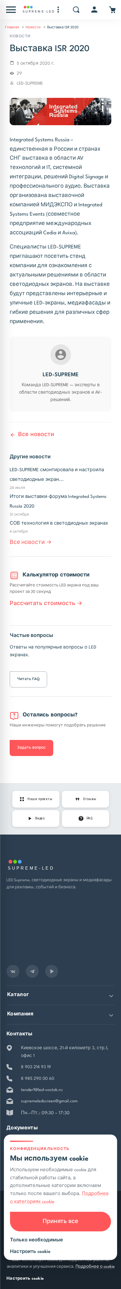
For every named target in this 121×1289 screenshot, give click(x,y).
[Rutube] (51, 971)
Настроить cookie (25, 1279)
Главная (12, 27)
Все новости (36, 434)
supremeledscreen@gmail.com (49, 1101)
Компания (20, 1014)
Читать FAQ (28, 679)
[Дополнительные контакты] (58, 9)
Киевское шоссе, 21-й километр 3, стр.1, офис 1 (64, 1052)
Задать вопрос (31, 748)
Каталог (18, 995)
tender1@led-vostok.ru (42, 1090)
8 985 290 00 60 (37, 1079)
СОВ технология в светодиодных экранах (59, 523)
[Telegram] (32, 971)
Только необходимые (36, 1240)
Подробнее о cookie (95, 1267)
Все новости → (31, 542)
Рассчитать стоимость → (46, 603)
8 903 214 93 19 (36, 1067)
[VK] (12, 971)
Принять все (60, 1221)
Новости (33, 27)
